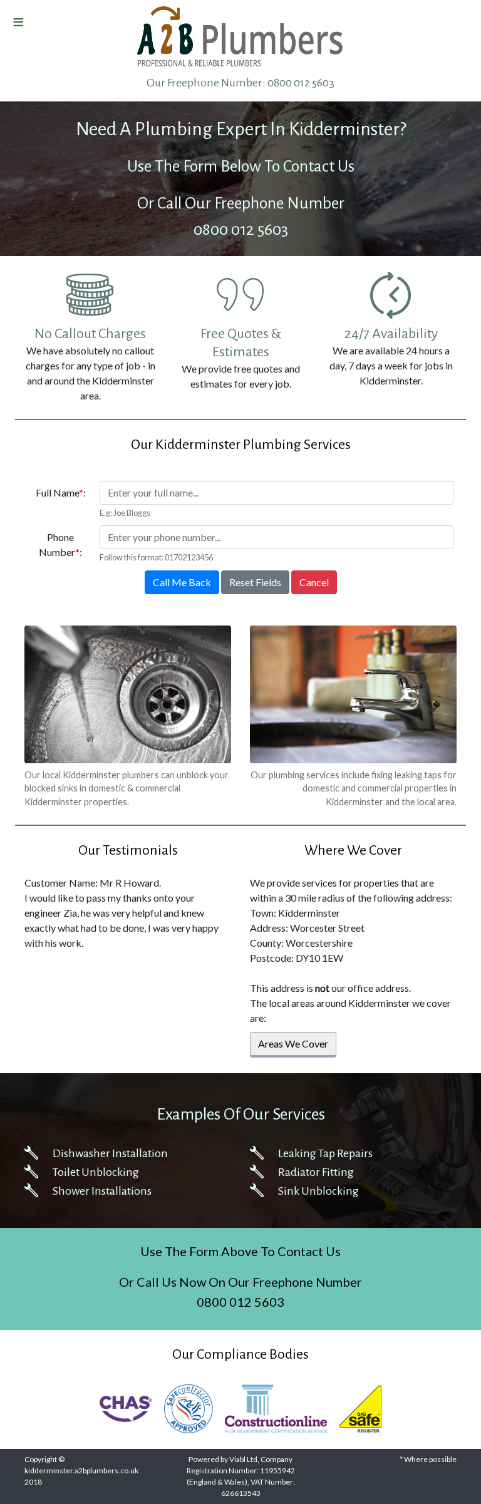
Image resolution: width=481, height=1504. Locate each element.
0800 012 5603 (300, 82)
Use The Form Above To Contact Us (240, 1251)
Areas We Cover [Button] (293, 1043)
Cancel (314, 582)
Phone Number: (60, 544)
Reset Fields (255, 582)
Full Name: (61, 492)
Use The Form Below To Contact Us (240, 166)
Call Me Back (182, 582)
